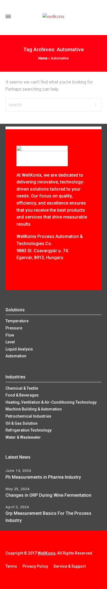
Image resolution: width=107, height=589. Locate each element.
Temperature (17, 321)
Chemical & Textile (21, 388)
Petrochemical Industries (28, 416)
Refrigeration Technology (28, 430)
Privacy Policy (35, 566)
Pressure (13, 328)
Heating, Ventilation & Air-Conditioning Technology (51, 402)
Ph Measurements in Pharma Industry (43, 477)
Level (10, 342)
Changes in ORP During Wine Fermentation (48, 495)
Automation (15, 356)
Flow (9, 335)
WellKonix (46, 553)
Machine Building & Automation (33, 409)
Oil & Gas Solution (21, 423)
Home (42, 58)
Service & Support (70, 566)
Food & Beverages (22, 395)
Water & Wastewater (23, 437)
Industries (15, 377)
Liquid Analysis (19, 349)
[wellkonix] (53, 16)
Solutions (15, 309)
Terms (11, 566)
